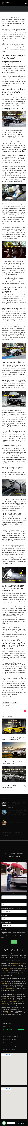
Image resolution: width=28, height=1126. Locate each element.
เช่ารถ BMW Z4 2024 (17, 967)
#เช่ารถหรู (14, 702)
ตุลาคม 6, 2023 (5, 784)
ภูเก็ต (7, 1011)
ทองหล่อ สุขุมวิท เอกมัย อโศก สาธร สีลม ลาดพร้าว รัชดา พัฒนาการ (13, 1001)
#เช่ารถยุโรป (6, 702)
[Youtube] (26, 8)
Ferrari (22, 968)
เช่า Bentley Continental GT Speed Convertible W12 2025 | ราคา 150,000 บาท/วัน (17, 804)
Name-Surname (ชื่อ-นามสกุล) (7, 893)
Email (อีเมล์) (4, 915)
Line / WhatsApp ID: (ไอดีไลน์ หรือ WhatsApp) (11, 908)
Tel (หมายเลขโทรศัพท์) (6, 901)
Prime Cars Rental (16, 973)
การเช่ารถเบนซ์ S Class (18, 963)
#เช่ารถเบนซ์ (6, 705)
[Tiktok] (22, 8)
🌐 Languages (21, 1123)
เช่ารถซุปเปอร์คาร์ (8, 968)
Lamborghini (8, 970)
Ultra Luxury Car (5, 998)
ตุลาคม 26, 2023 (6, 760)
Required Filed (4, 929)
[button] (25, 3)
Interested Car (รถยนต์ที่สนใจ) (7, 922)
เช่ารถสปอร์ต (16, 965)
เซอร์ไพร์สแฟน (9, 988)
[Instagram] (24, 8)
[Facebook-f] (19, 8)
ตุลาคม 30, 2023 (6, 736)
